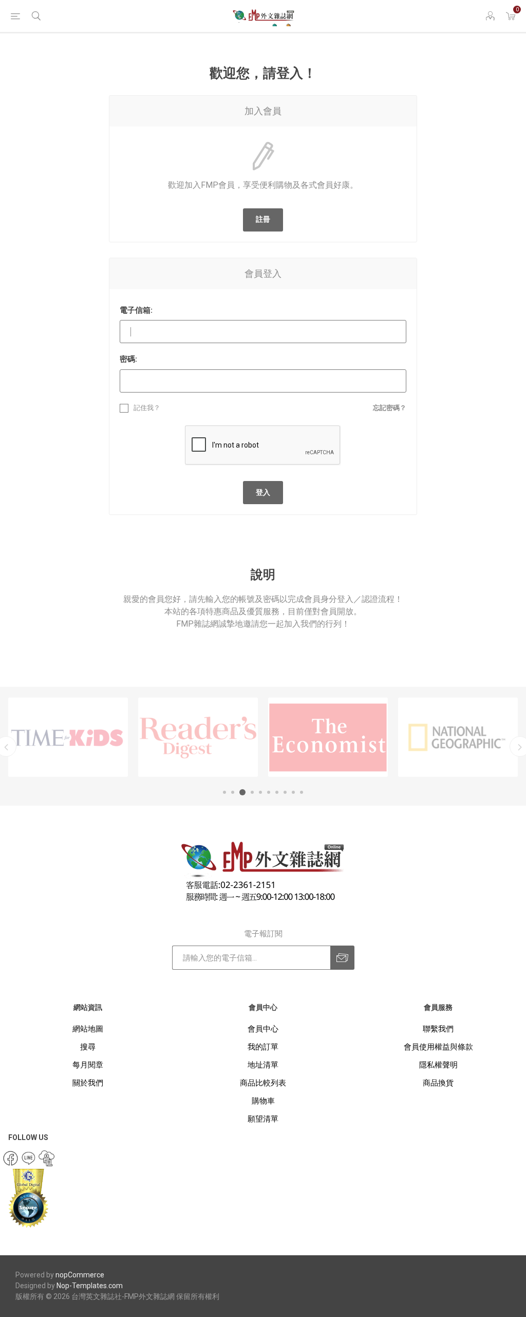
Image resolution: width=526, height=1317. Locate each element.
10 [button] (301, 792)
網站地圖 (87, 1029)
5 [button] (260, 792)
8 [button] (285, 792)
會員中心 (263, 1029)
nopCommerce (79, 1275)
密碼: (128, 359)
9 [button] (293, 792)
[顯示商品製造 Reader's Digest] (198, 737)
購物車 (263, 1101)
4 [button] (252, 792)
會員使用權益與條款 (438, 1047)
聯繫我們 (438, 1029)
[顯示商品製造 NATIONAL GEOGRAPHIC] (458, 737)
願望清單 (263, 1119)
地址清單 (263, 1065)
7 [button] (276, 792)
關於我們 (87, 1083)
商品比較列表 (263, 1083)
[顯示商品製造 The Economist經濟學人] (328, 737)
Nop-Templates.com (90, 1286)
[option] (68, 737)
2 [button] (232, 792)
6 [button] (268, 792)
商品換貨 (438, 1083)
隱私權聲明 (438, 1065)
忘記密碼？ (389, 408)
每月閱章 (87, 1065)
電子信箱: (136, 310)
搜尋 (88, 1047)
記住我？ (147, 408)
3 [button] (242, 792)
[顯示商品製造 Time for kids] (68, 737)
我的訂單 (263, 1047)
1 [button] (224, 792)
